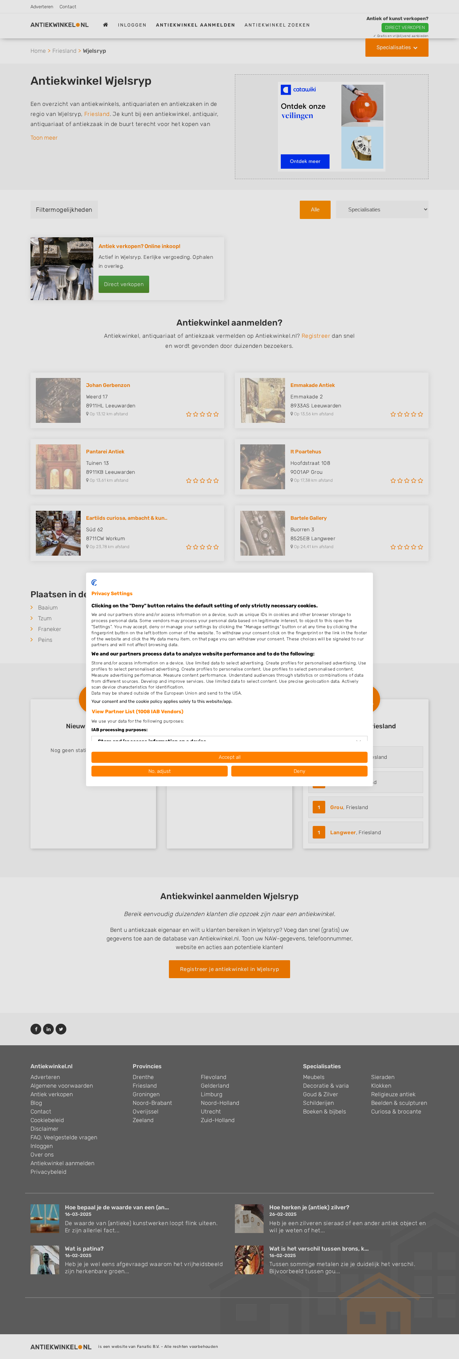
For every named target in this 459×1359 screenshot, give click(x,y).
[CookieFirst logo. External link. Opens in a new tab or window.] (94, 582)
